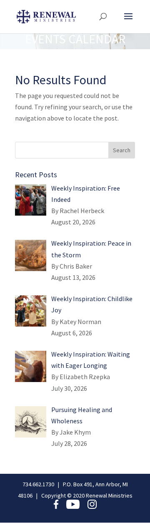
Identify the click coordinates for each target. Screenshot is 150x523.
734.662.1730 (38, 484)
